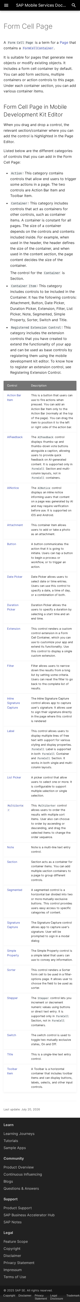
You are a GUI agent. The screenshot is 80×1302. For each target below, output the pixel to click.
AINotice (13, 488)
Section (12, 862)
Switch (11, 1035)
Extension (13, 628)
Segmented (14, 890)
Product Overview (19, 1167)
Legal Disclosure (56, 1297)
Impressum (13, 1270)
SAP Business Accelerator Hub (29, 1215)
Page (64, 42)
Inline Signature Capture (13, 703)
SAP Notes (13, 1222)
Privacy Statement (19, 1262)
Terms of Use (15, 1277)
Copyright (12, 1248)
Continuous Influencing (23, 1174)
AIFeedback (15, 437)
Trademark (73, 1295)
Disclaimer (12, 1255)
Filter (10, 665)
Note (10, 847)
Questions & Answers (21, 1188)
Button (11, 544)
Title (10, 1054)
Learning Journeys (19, 1133)
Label (10, 731)
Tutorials (11, 1140)
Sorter (11, 970)
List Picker (14, 777)
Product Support (18, 1208)
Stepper (12, 998)
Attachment (15, 525)
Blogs (8, 1181)
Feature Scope (16, 1241)
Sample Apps (15, 1148)
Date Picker (14, 576)
